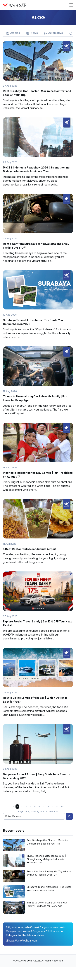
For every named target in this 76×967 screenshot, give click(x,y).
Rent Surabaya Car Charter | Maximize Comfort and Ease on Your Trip (47, 842)
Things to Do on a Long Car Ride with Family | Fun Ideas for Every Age (47, 904)
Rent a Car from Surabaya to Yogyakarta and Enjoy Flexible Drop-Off (49, 873)
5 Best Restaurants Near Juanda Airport (29, 549)
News (34, 32)
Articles (15, 32)
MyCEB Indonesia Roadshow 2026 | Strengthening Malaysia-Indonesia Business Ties (46, 859)
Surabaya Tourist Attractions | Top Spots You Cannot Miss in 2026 (49, 889)
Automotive (55, 32)
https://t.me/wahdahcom (22, 940)
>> (62, 806)
